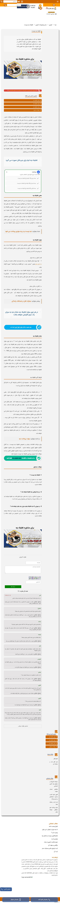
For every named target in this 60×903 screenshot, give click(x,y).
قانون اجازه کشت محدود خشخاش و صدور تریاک (54, 797)
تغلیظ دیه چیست (28, 25)
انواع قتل (56, 759)
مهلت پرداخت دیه (24, 439)
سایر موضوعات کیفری (41, 25)
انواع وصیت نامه (53, 826)
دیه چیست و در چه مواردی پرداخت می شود (18, 231)
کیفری (50, 25)
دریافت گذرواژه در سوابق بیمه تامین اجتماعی (54, 784)
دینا (55, 25)
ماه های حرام (38, 264)
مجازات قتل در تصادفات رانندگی (21, 301)
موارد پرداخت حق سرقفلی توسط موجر (54, 810)
